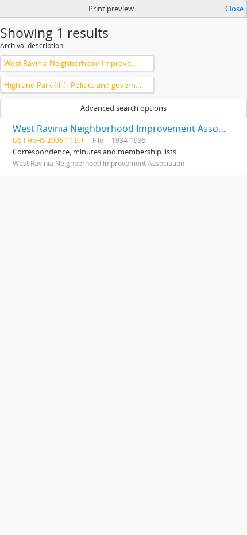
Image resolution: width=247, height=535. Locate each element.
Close (234, 8)
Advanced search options (123, 108)
